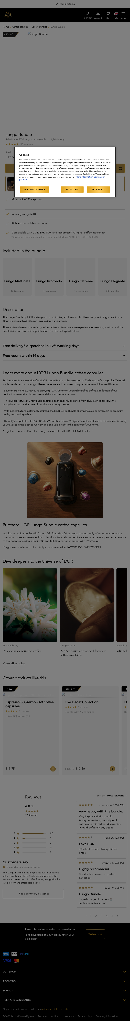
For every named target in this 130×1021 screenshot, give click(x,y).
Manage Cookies (34, 189)
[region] (65, 172)
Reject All (72, 189)
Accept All (98, 189)
